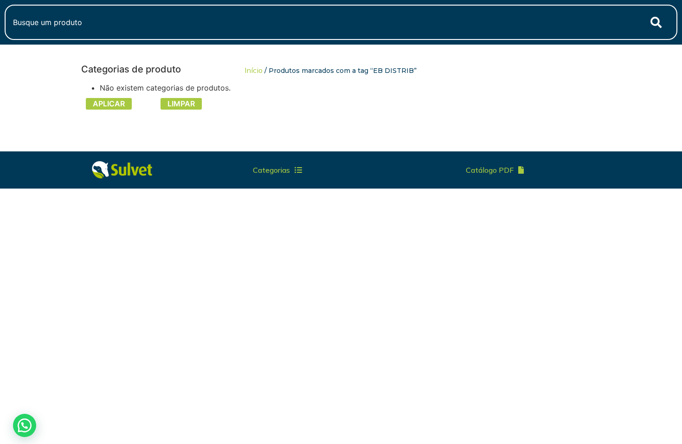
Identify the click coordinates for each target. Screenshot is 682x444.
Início (253, 70)
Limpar (181, 103)
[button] (24, 425)
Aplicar (109, 103)
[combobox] (321, 22)
